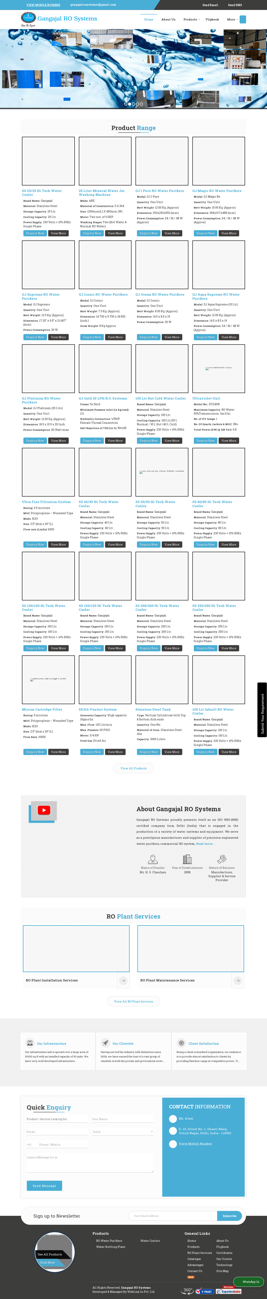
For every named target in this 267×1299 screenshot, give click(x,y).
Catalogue (194, 1259)
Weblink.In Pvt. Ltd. (141, 1292)
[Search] (243, 19)
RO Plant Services (199, 1253)
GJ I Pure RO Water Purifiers (159, 190)
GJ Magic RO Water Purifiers (216, 190)
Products (190, 19)
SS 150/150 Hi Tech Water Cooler (100, 607)
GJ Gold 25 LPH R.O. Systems (103, 398)
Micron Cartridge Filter (42, 709)
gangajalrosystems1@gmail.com (93, 4)
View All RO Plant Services (133, 1001)
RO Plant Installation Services (52, 980)
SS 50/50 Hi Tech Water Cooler (155, 504)
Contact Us (194, 1271)
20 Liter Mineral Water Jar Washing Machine (102, 192)
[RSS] (190, 1277)
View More (58, 233)
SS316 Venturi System (98, 709)
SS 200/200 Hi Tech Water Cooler (157, 607)
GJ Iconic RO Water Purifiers (103, 294)
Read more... (205, 844)
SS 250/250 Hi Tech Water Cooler (214, 607)
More (231, 19)
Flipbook (212, 19)
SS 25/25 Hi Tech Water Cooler (42, 192)
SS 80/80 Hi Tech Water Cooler (212, 504)
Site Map (222, 1271)
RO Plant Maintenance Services (167, 980)
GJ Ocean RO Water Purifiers (159, 294)
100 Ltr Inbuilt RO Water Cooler (213, 711)
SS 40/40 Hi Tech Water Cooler (99, 504)
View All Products (133, 768)
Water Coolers (150, 1241)
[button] (43, 5)
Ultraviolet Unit (206, 398)
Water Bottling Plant (110, 1247)
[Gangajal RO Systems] (59, 19)
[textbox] (57, 1119)
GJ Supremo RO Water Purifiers (41, 296)
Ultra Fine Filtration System (46, 502)
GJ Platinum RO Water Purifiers (41, 400)
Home (148, 19)
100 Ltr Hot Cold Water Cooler (160, 398)
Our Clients (224, 1259)
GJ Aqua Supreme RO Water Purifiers (216, 296)
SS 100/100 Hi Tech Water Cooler (43, 607)
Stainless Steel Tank (153, 709)
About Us (168, 19)
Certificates (224, 1253)
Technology (224, 1265)
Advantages (195, 1265)
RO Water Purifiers (109, 1241)
